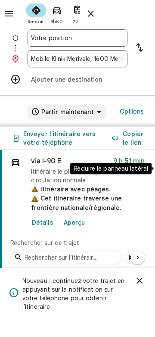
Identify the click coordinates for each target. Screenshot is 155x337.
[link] (77, 209)
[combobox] (77, 38)
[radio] (36, 13)
